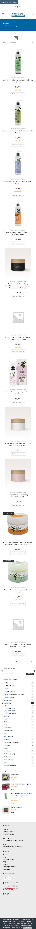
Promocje (6, 739)
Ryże (5, 748)
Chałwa (6, 682)
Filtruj (30, 674)
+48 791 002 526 (8, 831)
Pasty (5, 733)
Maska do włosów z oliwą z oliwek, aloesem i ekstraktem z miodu (18, 543)
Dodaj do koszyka (18, 94)
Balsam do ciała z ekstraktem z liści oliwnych (18, 132)
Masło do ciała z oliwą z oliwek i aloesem (18, 591)
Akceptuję (28, 927)
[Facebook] (15, 7)
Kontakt (5, 864)
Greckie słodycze (9, 697)
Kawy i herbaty (8, 700)
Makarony (7, 716)
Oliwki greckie (8, 727)
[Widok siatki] (16, 38)
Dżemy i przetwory (9, 691)
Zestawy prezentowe (10, 765)
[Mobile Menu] (33, 14)
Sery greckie (7, 751)
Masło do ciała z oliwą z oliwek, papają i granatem (18, 645)
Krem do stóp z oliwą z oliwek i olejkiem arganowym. (18, 338)
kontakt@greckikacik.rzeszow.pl (13, 846)
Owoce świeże (8, 730)
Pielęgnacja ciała (21, 77)
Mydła (6, 706)
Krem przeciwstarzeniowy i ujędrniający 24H (18, 496)
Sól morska (7, 757)
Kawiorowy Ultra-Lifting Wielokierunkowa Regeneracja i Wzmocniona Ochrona (18, 286)
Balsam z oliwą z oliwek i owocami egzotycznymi (18, 233)
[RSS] (20, 7)
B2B (4, 857)
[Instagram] (17, 7)
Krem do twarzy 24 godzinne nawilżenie (18, 393)
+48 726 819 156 (8, 834)
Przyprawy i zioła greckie (11, 742)
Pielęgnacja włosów (21, 540)
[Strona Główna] (2, 26)
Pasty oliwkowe (8, 736)
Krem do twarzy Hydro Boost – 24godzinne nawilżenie (18, 444)
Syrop (5, 762)
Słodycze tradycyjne (10, 754)
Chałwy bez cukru (9, 685)
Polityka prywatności (9, 866)
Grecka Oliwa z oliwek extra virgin (14, 694)
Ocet (5, 722)
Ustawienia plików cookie (9, 2)
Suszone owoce (8, 759)
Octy (5, 725)
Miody (5, 719)
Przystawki (7, 745)
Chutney (6, 688)
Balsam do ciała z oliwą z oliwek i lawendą (18, 182)
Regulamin (6, 869)
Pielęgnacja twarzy (21, 281)
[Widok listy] (20, 38)
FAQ (4, 862)
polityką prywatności (13, 923)
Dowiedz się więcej (18, 553)
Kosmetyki (15, 26)
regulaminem (29, 921)
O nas (5, 855)
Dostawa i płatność (9, 859)
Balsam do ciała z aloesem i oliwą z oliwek (18, 81)
